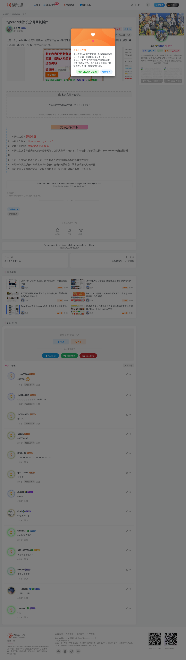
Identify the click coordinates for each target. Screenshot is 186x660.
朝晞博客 (106, 71)
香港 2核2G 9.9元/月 (87, 71)
